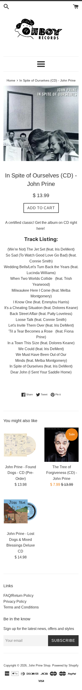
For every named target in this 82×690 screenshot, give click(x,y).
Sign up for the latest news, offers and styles (38, 629)
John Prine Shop (39, 665)
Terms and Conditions (21, 607)
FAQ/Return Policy (18, 595)
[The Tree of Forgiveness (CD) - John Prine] (61, 445)
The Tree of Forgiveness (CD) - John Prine (61, 473)
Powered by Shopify (65, 665)
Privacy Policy (14, 601)
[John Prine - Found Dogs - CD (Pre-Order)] (20, 445)
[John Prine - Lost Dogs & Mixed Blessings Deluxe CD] (20, 511)
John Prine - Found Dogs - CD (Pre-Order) (20, 473)
